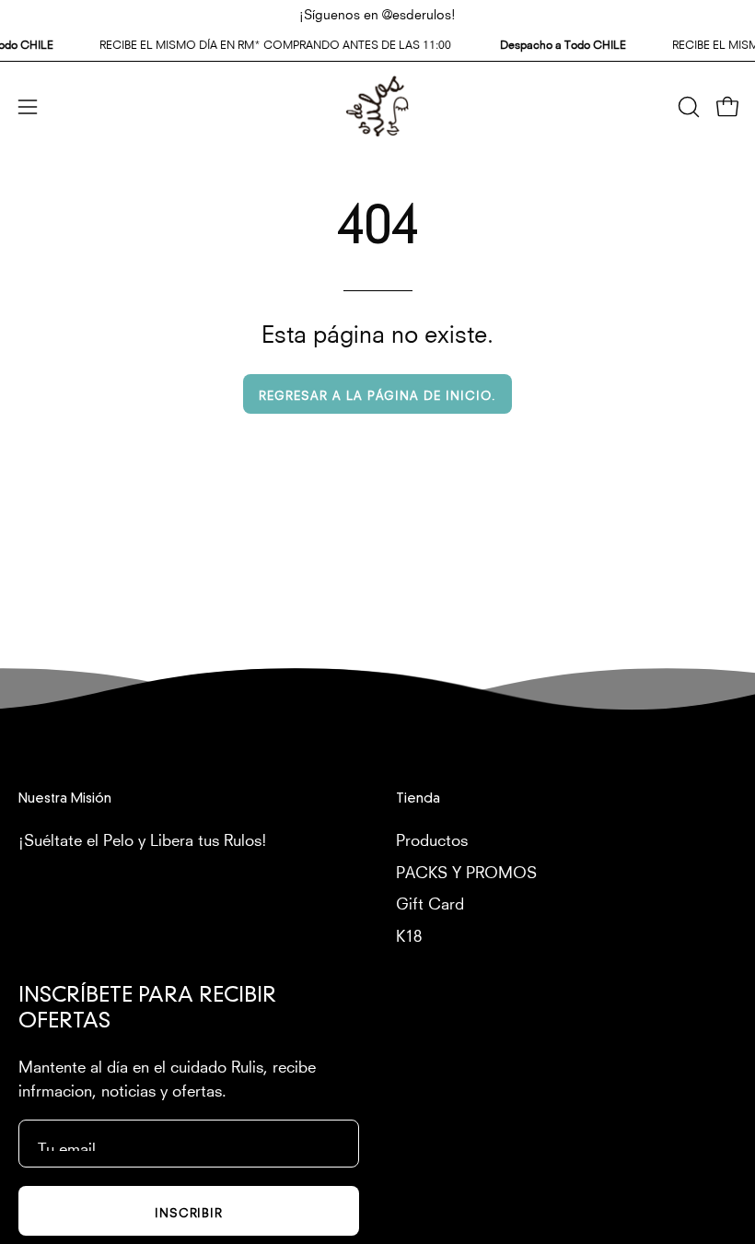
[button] (687, 107)
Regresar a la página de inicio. (377, 394)
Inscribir (189, 1211)
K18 (409, 933)
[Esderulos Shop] (377, 106)
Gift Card (430, 902)
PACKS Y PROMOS (466, 869)
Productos (432, 838)
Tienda (418, 798)
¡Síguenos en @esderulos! (377, 13)
